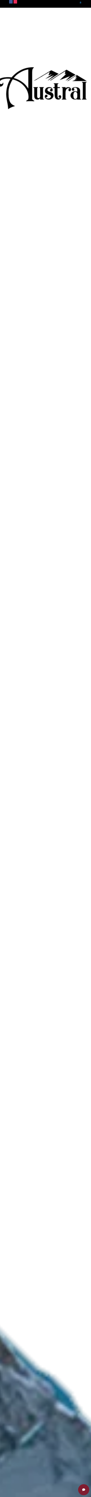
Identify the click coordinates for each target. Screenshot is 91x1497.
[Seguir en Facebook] (11, 2)
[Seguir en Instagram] (15, 2)
